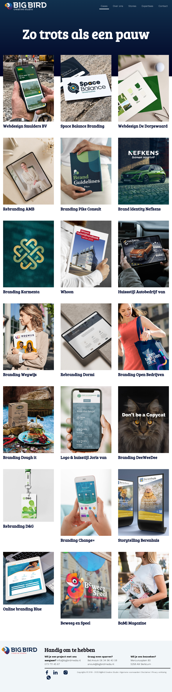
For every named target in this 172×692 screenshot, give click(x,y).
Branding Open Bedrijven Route (141, 377)
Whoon (67, 291)
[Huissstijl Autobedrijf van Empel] (143, 254)
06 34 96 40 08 (108, 660)
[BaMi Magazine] (143, 585)
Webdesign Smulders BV (25, 126)
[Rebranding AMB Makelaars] (28, 171)
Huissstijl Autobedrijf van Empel (141, 294)
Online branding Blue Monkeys (22, 611)
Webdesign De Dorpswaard (143, 126)
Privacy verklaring (159, 672)
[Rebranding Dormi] (86, 336)
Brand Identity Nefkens (139, 209)
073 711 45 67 (52, 664)
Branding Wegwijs (20, 374)
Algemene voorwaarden (130, 672)
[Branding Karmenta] (28, 254)
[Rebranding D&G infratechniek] (28, 495)
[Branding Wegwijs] (28, 336)
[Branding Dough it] (28, 419)
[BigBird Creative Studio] (25, 6)
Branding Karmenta (21, 291)
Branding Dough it (20, 457)
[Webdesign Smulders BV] (28, 88)
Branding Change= (78, 540)
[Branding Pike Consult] (86, 171)
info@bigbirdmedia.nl (69, 660)
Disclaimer (145, 672)
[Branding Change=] (86, 502)
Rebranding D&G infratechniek (18, 528)
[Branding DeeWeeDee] (143, 419)
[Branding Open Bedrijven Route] (143, 336)
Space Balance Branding (82, 126)
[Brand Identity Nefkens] (143, 171)
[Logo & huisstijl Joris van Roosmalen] (86, 419)
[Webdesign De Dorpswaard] (143, 88)
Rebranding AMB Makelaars (18, 211)
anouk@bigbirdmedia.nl (101, 664)
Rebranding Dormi (77, 374)
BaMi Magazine (132, 623)
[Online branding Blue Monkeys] (28, 578)
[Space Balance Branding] (86, 88)
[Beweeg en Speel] (86, 585)
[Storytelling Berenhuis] (143, 502)
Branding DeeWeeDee (137, 457)
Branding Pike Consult (81, 209)
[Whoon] (86, 254)
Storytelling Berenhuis (138, 540)
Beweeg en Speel (75, 623)
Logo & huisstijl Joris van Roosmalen (84, 460)
